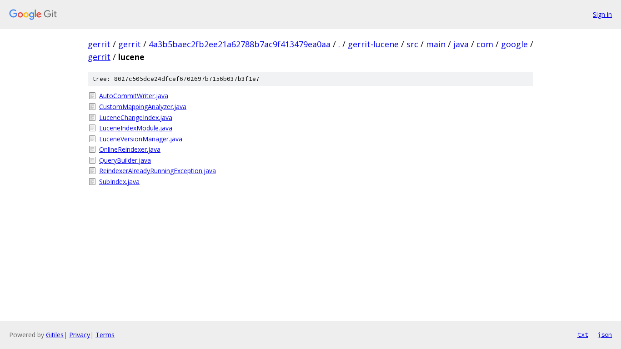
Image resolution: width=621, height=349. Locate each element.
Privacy (79, 334)
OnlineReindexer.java (129, 149)
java (461, 44)
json (604, 334)
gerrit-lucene (373, 44)
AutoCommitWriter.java (133, 95)
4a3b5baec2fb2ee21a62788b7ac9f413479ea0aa (240, 44)
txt (582, 334)
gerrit (99, 44)
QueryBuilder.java (125, 160)
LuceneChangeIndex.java (135, 117)
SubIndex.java (119, 181)
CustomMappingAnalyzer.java (142, 106)
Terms (105, 334)
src (412, 44)
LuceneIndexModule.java (135, 128)
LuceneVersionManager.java (140, 139)
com (484, 44)
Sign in (602, 14)
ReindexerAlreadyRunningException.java (157, 170)
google (514, 44)
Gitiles (55, 334)
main (436, 44)
